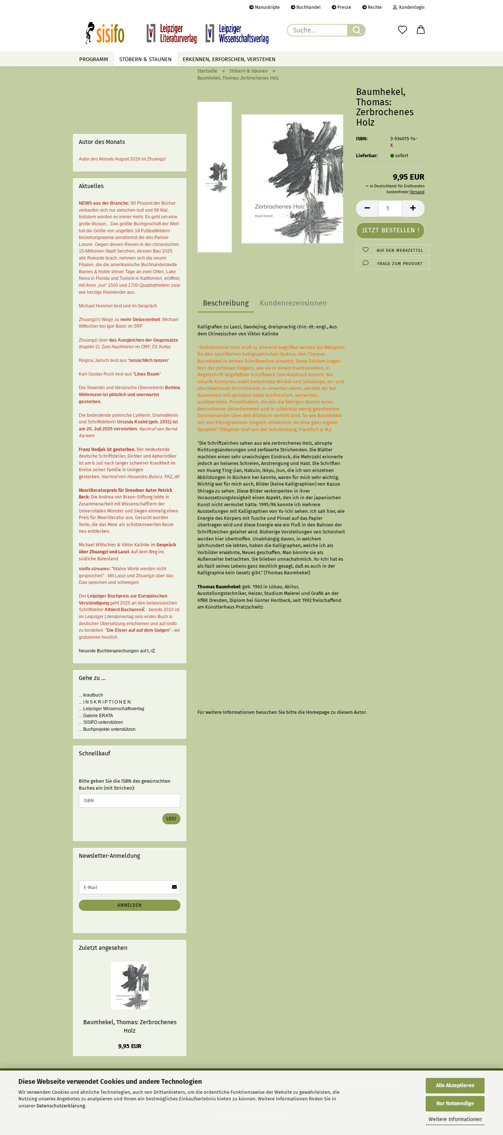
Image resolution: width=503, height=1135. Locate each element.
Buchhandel (308, 7)
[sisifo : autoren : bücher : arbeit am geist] (177, 33)
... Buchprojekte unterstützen (107, 729)
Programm (93, 59)
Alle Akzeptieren (455, 1085)
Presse (343, 7)
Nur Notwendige (455, 1103)
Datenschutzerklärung (60, 1105)
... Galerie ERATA (96, 715)
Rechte (374, 7)
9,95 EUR (129, 1046)
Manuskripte (267, 7)
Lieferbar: (366, 155)
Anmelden (129, 905)
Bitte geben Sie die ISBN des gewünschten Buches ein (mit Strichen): (124, 784)
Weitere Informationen (455, 1119)
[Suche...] (356, 30)
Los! (171, 818)
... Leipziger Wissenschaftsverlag (111, 708)
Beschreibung (226, 303)
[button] (421, 30)
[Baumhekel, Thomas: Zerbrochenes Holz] (292, 178)
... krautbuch (91, 695)
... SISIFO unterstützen (101, 722)
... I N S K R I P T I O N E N (105, 702)
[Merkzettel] (402, 30)
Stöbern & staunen (145, 59)
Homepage (318, 712)
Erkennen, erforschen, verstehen (229, 59)
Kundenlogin (411, 7)
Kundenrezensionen (293, 303)
